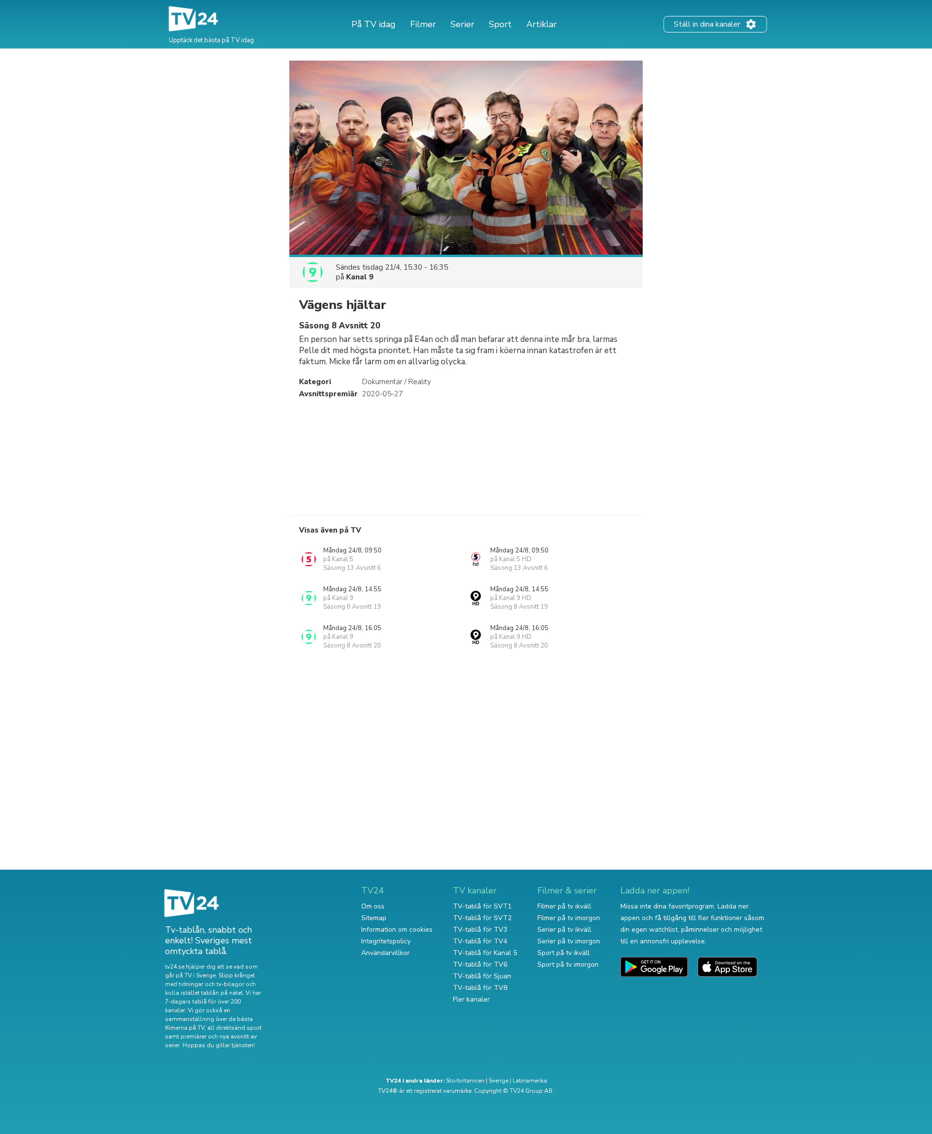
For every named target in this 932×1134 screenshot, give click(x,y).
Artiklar (541, 24)
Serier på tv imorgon (568, 941)
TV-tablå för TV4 (480, 941)
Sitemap (373, 918)
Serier (462, 24)
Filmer (423, 24)
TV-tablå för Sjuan (482, 976)
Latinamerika (530, 1081)
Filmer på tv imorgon (568, 918)
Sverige (498, 1081)
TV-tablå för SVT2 (482, 918)
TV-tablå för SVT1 (482, 906)
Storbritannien (465, 1081)
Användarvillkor (385, 952)
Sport (500, 24)
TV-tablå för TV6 (480, 964)
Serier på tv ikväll (564, 929)
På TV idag (373, 24)
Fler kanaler (471, 999)
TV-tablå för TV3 (480, 929)
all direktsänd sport (234, 1028)
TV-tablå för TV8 (480, 987)
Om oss (372, 906)
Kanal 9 (359, 277)
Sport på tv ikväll (563, 952)
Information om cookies (397, 929)
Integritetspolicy (386, 941)
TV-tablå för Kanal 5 (485, 952)
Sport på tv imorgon (568, 964)
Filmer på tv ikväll (564, 906)
